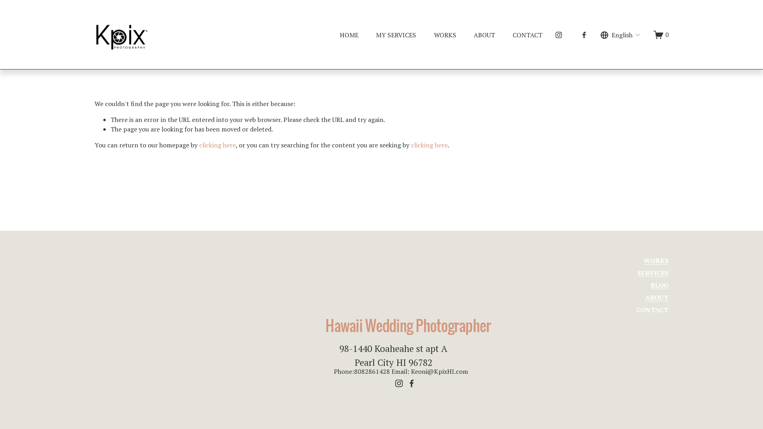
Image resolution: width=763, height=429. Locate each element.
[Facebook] (584, 35)
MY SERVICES (396, 35)
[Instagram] (559, 35)
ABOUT (484, 35)
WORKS (445, 35)
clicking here (217, 145)
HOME (349, 35)
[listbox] (620, 34)
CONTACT (527, 35)
